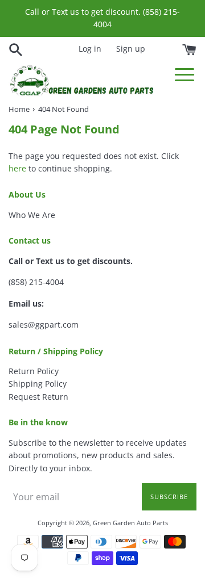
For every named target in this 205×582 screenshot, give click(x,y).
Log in (90, 48)
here (17, 168)
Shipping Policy (38, 383)
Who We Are (32, 215)
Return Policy (34, 371)
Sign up (130, 48)
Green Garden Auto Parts (130, 522)
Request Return (38, 396)
